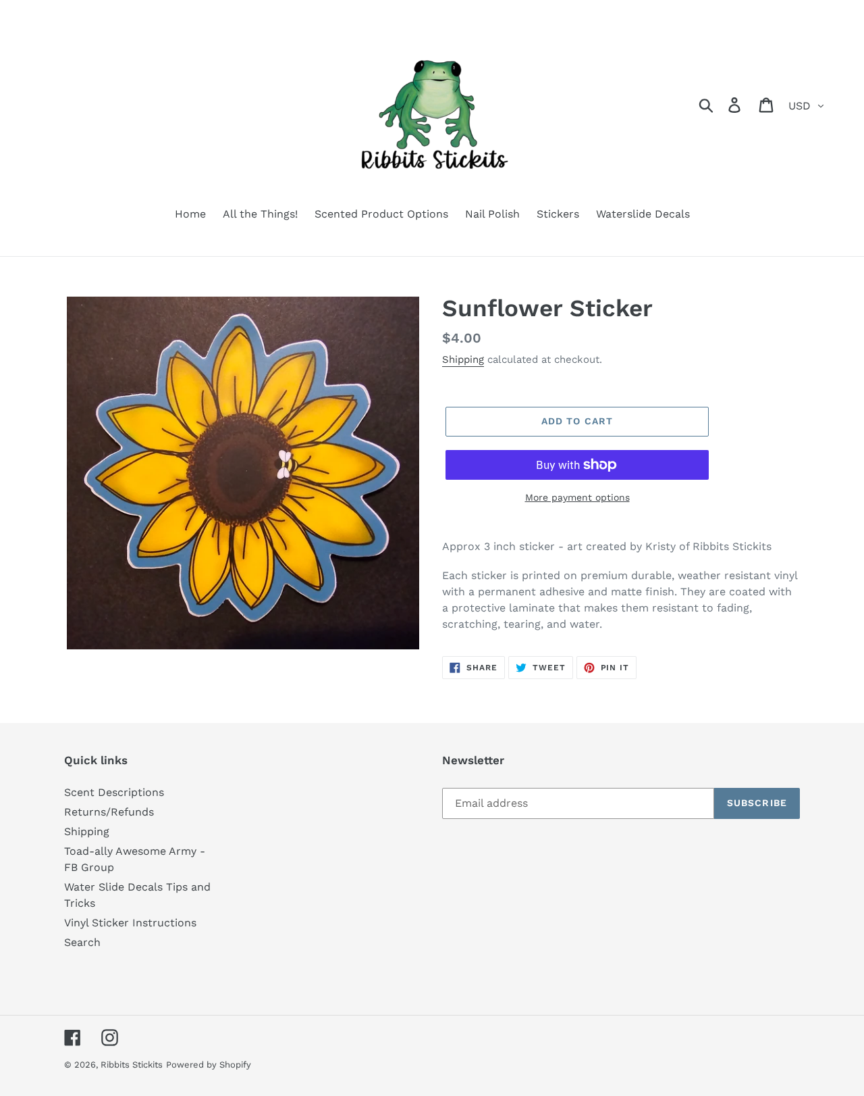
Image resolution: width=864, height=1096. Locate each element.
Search (82, 942)
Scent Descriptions (114, 792)
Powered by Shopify (208, 1065)
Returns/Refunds (109, 811)
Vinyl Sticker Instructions (130, 922)
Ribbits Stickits (132, 1065)
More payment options (577, 497)
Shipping (463, 359)
